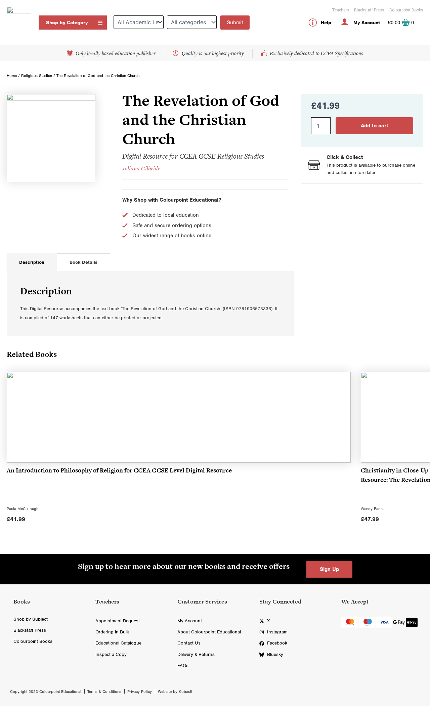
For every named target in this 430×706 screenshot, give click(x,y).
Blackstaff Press (369, 10)
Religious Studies (36, 75)
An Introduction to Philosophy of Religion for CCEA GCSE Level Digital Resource (119, 470)
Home (12, 75)
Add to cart (374, 125)
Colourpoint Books (406, 10)
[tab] (32, 262)
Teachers (340, 10)
